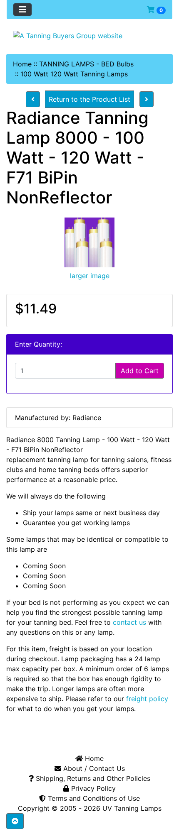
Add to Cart (140, 371)
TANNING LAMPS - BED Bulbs (86, 64)
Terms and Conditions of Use (93, 798)
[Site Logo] (89, 35)
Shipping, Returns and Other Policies (92, 778)
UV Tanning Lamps (132, 808)
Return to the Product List (89, 99)
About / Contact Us (93, 768)
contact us (129, 622)
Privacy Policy (92, 788)
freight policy (147, 699)
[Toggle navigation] (22, 9)
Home (22, 64)
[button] (15, 821)
